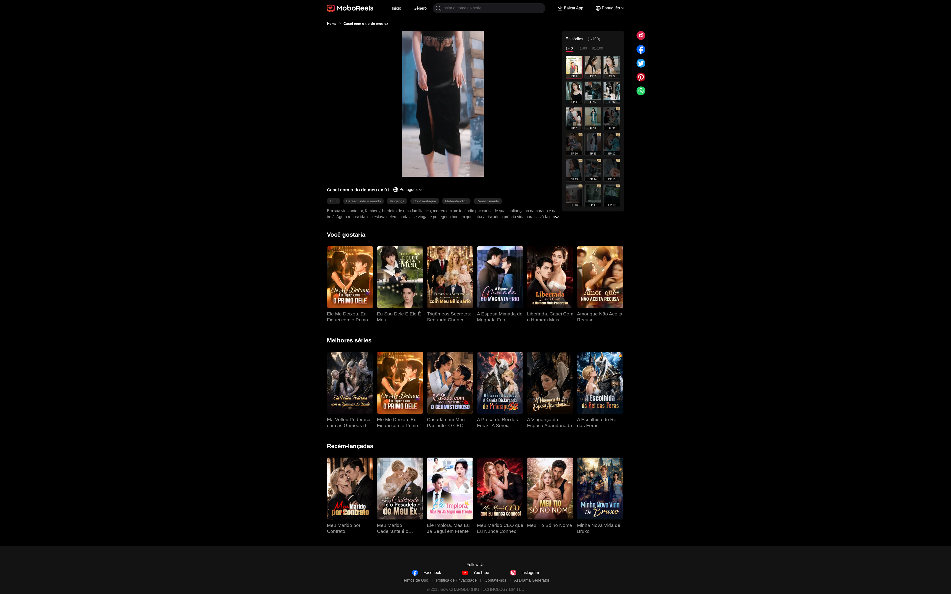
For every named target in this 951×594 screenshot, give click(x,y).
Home (332, 24)
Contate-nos (496, 580)
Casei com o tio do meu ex (365, 24)
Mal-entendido (456, 201)
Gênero (420, 8)
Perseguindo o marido (363, 201)
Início (396, 8)
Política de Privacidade (456, 580)
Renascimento (487, 201)
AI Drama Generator (531, 580)
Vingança (397, 201)
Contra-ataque (424, 201)
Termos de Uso (415, 580)
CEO (333, 201)
